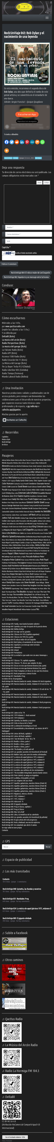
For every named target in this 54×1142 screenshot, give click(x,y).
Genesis (30, 502)
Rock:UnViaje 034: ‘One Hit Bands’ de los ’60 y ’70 (18, 739)
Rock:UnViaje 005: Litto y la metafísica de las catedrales (20, 815)
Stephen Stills (19, 583)
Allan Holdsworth (41, 463)
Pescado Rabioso (33, 556)
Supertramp (15, 589)
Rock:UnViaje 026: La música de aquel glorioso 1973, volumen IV (23, 760)
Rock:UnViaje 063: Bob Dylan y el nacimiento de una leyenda (24, 35)
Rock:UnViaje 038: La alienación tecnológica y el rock (19, 726)
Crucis (4, 486)
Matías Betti (22, 540)
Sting (45, 585)
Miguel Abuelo (34, 540)
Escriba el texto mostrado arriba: (26, 253)
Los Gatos (20, 533)
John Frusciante (21, 521)
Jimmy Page (25, 518)
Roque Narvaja (15, 574)
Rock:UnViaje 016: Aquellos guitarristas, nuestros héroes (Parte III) (24, 786)
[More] (6, 149)
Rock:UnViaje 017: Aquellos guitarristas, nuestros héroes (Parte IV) (24, 783)
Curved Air (14, 487)
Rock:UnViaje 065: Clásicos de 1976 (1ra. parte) (17, 637)
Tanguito (26, 589)
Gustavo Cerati (27, 508)
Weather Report (7, 609)
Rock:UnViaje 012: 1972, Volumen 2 (13, 796)
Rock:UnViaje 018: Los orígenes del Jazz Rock (17, 781)
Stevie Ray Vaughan (30, 585)
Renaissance (27, 565)
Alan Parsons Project (29, 460)
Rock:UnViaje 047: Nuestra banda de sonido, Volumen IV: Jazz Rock (24, 694)
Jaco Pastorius (7, 515)
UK (33, 603)
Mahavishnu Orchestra (25, 536)
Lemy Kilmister (38, 530)
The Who (46, 597)
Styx (48, 585)
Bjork (30, 475)
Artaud (23, 469)
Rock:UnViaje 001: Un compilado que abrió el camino (19, 825)
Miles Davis (21, 545)
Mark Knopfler (42, 537)
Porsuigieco (22, 563)
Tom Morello (21, 600)
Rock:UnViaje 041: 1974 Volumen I (13, 718)
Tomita (14, 600)
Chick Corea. (29, 480)
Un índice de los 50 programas (12, 679)
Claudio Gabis (47, 481)
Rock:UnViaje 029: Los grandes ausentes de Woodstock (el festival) (24, 752)
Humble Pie (38, 511)
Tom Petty (28, 600)
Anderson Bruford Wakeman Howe (21, 466)
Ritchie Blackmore (8, 571)
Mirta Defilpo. (30, 545)
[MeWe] (32, 140)
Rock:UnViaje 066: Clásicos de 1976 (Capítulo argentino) (20, 634)
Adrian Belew (6, 460)
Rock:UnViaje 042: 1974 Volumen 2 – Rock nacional (18, 715)
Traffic (9, 603)
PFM (30, 560)
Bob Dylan (13, 477)
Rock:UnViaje (6, 442)
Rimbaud (35, 569)
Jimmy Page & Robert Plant (38, 518)
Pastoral (22, 553)
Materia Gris (13, 540)
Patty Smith (29, 554)
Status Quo (38, 580)
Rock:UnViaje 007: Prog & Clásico (13, 809)
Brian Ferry (20, 478)
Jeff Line (38, 515)
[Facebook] (6, 140)
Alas (45, 460)
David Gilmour (32, 487)
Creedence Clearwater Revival (39, 483)
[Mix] (37, 140)
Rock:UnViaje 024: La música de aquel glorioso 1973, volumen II (23, 765)
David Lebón (41, 486)
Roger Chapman (46, 571)
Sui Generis (6, 588)
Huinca (32, 512)
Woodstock (17, 609)
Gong (31, 505)
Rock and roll (36, 571)
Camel (34, 478)
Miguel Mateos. (38, 543)
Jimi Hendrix (15, 518)
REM (20, 566)
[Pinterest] (27, 140)
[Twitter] (11, 140)
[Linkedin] (22, 140)
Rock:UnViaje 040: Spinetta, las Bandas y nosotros (19, 720)
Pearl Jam (13, 557)
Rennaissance (36, 566)
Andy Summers (37, 466)
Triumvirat (28, 603)
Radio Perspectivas (10, 343)
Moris (48, 545)
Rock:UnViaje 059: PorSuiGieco (12, 653)
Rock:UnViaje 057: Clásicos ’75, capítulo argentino (18, 660)
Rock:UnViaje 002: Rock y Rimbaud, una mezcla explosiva (21, 822)
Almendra (6, 466)
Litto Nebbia (12, 533)
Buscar (48, 847)
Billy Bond (27, 472)
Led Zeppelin (28, 529)
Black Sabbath (36, 475)
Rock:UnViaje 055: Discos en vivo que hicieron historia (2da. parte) (24, 666)
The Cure (43, 592)
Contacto (17, 484)
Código (46, 182)
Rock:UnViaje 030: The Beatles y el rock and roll (18, 749)
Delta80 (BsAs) (8, 336)
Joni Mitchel (20, 524)
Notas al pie (6, 439)
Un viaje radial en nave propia (12, 828)
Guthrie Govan (14, 512)
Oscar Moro (29, 551)
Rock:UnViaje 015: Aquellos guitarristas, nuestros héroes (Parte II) (24, 788)
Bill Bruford (20, 472)
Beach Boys (43, 469)
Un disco (5, 445)
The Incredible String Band (22, 594)
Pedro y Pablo (21, 557)
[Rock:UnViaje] (27, 8)
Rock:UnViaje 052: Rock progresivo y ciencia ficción (19, 673)
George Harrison (13, 505)
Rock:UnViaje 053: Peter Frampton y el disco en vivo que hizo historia (25, 671)
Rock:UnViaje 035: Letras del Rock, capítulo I (16, 736)
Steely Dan (10, 582)
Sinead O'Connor (17, 577)
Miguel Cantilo (10, 543)
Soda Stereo (29, 577)
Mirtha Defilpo (40, 545)
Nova (11, 551)
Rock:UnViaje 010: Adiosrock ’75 (12, 801)
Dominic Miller (31, 490)
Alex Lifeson (22, 463)
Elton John (14, 493)
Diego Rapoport (13, 490)
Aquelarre (6, 469)
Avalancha (29, 469)
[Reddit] (17, 140)
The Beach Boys (11, 592)
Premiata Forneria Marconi (35, 563)
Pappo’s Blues (13, 553)
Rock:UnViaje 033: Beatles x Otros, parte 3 (16, 741)
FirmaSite (9, 1141)
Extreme (39, 496)
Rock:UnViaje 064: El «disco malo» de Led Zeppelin (30, 273)
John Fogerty (11, 521)
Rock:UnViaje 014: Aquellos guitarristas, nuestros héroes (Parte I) (24, 791)
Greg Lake (5, 508)
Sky (24, 577)
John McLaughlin (31, 521)
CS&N (8, 486)
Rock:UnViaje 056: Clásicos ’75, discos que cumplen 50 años (22, 663)
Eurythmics (33, 496)
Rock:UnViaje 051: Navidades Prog (13, 676)
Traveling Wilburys (18, 603)
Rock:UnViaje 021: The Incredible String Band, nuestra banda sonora (24, 773)
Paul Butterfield (38, 554)
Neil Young (34, 548)
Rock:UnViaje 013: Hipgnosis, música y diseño (17, 794)
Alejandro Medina (12, 463)
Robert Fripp (18, 571)
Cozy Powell (24, 484)
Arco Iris (13, 469)
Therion (26, 597)
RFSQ (9, 569)
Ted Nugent (33, 589)
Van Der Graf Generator (24, 606)
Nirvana (41, 548)
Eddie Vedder (40, 490)
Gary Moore (22, 502)
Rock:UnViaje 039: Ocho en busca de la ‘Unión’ (17, 723)
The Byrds (30, 592)
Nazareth (27, 548)
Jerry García (45, 515)
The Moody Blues (12, 597)
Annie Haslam (47, 466)
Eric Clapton (18, 496)
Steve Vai (19, 585)
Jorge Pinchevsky (38, 524)
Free (9, 502)
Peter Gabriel (15, 559)
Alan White (40, 460)
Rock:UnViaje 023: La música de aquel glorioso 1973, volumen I (23, 768)
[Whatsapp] (42, 140)
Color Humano (8, 483)
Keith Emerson (13, 527)
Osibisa (35, 551)
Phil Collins (35, 560)
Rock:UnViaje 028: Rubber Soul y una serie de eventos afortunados (24, 754)
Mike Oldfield (13, 545)
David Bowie (22, 486)
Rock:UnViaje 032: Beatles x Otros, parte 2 (16, 744)
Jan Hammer (24, 515)
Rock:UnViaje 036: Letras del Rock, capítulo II (17, 734)
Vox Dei (44, 606)
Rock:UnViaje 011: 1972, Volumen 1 (13, 799)
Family (14, 499)
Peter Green (25, 560)
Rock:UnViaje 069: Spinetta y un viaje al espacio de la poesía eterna (24, 626)
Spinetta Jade (20, 580)
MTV (22, 548)
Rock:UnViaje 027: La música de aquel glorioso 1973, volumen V (23, 757)
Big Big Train (12, 472)
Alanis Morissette (16, 460)
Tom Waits (35, 600)
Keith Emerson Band (25, 527)
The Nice (21, 597)
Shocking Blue (6, 577)
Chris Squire (38, 480)
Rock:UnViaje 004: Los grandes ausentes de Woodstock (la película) (24, 817)
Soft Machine (39, 577)
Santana (36, 574)
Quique (21, 158)
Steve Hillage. (40, 583)
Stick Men (40, 585)
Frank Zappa (33, 499)
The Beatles (21, 591)
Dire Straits (22, 490)
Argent (19, 469)
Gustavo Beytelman (15, 508)
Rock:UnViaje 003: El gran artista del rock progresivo (19, 820)
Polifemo (5, 563)
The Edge (10, 595)
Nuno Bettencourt (19, 551)
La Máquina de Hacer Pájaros (12, 530)
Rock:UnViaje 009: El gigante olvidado (14, 804)
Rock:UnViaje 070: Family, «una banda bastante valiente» (21, 624)
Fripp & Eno (14, 502)
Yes (37, 609)
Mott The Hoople (7, 548)
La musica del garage (11, 346)
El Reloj (8, 493)
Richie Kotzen (16, 569)
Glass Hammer (24, 505)
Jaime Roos (16, 515)
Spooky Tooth (30, 580)
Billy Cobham (35, 472)
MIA (27, 540)
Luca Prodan (44, 533)
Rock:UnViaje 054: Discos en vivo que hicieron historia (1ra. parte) (24, 668)
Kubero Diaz (48, 527)
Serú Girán (43, 574)
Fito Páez (20, 499)
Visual (39, 182)
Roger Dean (6, 574)
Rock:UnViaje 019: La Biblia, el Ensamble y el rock (18, 778)
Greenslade (46, 505)
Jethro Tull (6, 518)
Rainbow (5, 566)
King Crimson (37, 526)
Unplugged (37, 603)
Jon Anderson (11, 524)
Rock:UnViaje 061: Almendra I (11, 647)
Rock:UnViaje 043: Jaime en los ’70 (13, 713)
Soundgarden (11, 580)
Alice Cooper (31, 463)
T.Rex (21, 589)
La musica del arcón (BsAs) (13, 339)
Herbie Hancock (24, 512)
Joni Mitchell (28, 524)
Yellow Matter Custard (29, 609)
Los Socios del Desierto (32, 533)
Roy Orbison (25, 574)
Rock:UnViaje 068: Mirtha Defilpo (13, 629)
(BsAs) (22, 343)
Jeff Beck (32, 514)
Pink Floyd (44, 559)
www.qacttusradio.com (15, 326)
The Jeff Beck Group (38, 595)
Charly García (19, 480)
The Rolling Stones (36, 597)
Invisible (47, 511)
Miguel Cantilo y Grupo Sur (24, 543)
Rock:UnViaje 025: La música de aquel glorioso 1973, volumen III (23, 762)
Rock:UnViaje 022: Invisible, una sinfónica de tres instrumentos (23, 770)
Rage (50, 563)
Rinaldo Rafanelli (43, 569)
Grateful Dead (37, 505)
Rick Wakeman (26, 568)
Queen (46, 563)
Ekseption (48, 490)
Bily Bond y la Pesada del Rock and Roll (15, 475)
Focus (26, 499)
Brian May (28, 478)
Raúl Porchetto (13, 565)
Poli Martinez (12, 563)
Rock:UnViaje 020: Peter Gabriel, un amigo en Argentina (20, 775)
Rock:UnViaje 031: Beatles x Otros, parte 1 (16, 747)
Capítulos (5, 437)
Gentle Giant (39, 502)
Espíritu (26, 496)
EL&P (3, 493)
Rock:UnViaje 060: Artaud (10, 650)
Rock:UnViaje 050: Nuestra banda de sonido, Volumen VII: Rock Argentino (26, 681)
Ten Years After (42, 589)
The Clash (36, 592)
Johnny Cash (41, 521)
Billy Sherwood (45, 472)
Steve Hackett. (29, 582)
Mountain (17, 548)
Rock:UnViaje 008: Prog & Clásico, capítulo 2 (16, 807)
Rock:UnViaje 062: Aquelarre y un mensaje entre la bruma (26, 277)
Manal (35, 537)
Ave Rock (36, 469)
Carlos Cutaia (40, 478)
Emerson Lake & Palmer (28, 493)
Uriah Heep (45, 603)
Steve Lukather (11, 585)
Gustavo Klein (37, 508)
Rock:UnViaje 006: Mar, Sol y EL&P (13, 812)
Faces (9, 499)
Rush (32, 574)
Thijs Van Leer (6, 600)
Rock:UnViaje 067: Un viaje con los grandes (16, 632)
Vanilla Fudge (36, 606)
